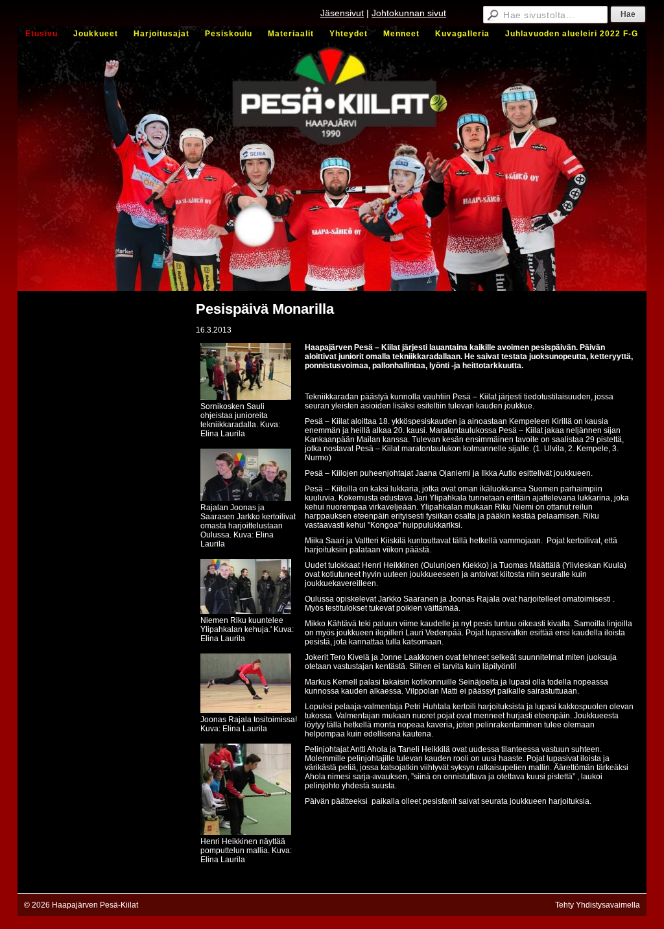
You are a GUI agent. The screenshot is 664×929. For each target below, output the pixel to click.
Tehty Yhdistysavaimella (597, 905)
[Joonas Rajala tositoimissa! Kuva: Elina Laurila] (245, 710)
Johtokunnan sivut (409, 13)
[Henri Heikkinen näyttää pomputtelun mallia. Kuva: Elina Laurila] (245, 832)
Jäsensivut (342, 13)
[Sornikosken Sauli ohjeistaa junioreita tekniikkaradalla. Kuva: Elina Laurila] (245, 397)
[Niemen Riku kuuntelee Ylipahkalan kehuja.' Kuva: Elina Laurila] (245, 611)
